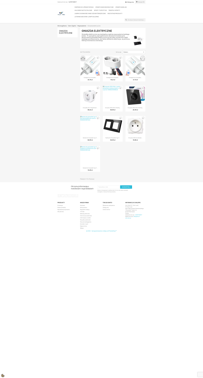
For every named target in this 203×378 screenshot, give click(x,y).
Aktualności (60, 211)
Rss (66, 195)
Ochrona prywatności (86, 215)
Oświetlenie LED (121, 7)
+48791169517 (72, 2)
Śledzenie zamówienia (109, 205)
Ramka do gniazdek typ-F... (90, 138)
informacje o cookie (85, 218)
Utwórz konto (106, 209)
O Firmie (82, 211)
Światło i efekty (114, 10)
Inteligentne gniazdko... (90, 77)
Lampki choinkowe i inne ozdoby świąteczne (90, 13)
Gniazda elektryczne (65, 32)
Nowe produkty (61, 207)
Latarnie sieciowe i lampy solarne (87, 17)
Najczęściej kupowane (63, 209)
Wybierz (134, 52)
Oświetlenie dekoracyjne (104, 7)
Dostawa (82, 205)
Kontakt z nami (84, 224)
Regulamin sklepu (85, 209)
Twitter (62, 195)
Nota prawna (83, 207)
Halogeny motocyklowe (83, 10)
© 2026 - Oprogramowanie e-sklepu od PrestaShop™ (101, 231)
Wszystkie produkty (115, 13)
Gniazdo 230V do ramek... (135, 138)
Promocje (60, 205)
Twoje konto (107, 202)
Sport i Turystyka (100, 10)
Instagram (76, 195)
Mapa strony (83, 226)
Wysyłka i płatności (85, 220)
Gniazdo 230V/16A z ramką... (113, 107)
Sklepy (82, 228)
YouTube (69, 195)
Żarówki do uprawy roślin (84, 7)
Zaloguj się (106, 207)
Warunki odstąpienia (85, 222)
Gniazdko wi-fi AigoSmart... (90, 107)
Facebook (59, 195)
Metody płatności (85, 213)
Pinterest (73, 195)
